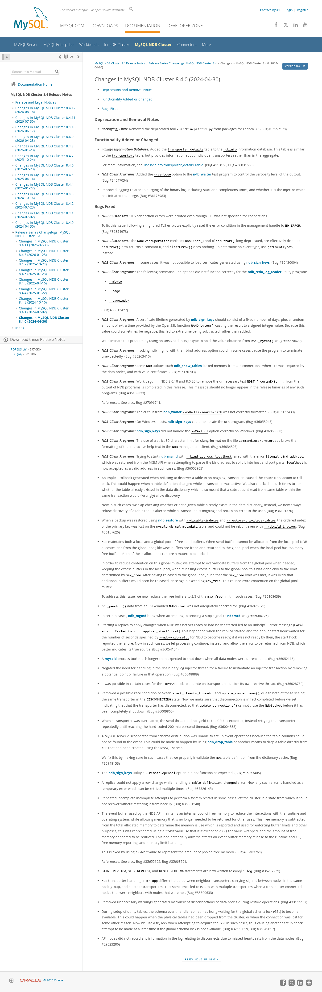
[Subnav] (13, 232)
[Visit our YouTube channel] (303, 26)
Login (289, 10)
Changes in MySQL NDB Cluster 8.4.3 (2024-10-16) (44, 196)
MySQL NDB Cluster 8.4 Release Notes (120, 63)
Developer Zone (185, 25)
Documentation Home (35, 84)
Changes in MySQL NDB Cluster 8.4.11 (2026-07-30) (45, 120)
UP (205, 959)
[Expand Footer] (11, 981)
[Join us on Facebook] (274, 26)
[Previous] (60, 56)
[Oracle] (30, 980)
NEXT (212, 959)
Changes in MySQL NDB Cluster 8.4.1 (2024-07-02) (44, 215)
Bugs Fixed (110, 108)
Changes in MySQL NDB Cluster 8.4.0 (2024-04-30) (44, 225)
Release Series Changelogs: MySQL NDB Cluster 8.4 (42, 234)
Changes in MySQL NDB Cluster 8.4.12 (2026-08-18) (45, 110)
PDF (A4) (16, 354)
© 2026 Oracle (53, 980)
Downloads (104, 25)
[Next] (78, 56)
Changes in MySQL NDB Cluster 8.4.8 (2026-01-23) (44, 148)
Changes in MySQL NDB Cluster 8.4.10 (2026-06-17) (45, 129)
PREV (189, 959)
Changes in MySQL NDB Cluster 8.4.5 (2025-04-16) (44, 177)
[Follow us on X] (284, 26)
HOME (198, 959)
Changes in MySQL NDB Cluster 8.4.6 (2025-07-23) (44, 167)
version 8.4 (293, 66)
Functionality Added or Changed (127, 99)
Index (19, 328)
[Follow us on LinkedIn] (293, 26)
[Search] (56, 71)
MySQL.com (72, 25)
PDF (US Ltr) (19, 349)
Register (302, 10)
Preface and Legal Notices (35, 102)
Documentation (142, 25)
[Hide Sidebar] (6, 57)
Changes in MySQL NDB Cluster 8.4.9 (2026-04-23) (44, 139)
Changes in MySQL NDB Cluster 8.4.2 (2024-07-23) (44, 205)
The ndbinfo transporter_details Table (173, 165)
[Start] (66, 56)
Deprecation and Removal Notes (127, 90)
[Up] (72, 56)
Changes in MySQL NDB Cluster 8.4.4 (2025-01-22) (44, 186)
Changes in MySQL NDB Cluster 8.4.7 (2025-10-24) (44, 158)
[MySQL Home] (31, 19)
